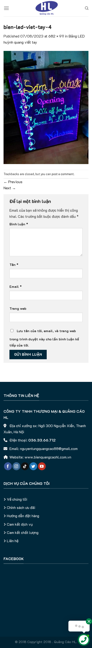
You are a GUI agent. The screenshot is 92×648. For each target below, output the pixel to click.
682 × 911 (56, 35)
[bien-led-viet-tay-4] (46, 106)
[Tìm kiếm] (86, 8)
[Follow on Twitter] (33, 466)
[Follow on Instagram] (16, 466)
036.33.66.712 (42, 440)
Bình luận (18, 224)
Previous (13, 181)
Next (10, 187)
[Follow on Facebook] (8, 466)
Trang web (17, 308)
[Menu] (6, 8)
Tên (13, 264)
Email (15, 286)
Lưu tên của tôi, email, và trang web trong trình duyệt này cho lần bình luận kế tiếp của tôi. (44, 338)
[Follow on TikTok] (25, 466)
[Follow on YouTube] (42, 466)
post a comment (63, 174)
